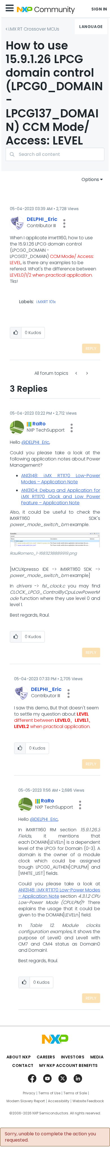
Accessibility (58, 1101)
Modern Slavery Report (25, 1101)
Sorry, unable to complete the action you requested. (50, 1137)
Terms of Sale (75, 1093)
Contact (23, 1065)
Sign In (99, 9)
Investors (73, 1057)
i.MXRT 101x (46, 302)
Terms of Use (49, 1093)
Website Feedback (88, 1101)
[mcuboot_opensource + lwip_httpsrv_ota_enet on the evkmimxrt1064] (87, 373)
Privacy (29, 1093)
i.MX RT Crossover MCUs (33, 29)
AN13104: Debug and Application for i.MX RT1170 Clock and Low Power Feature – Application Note (60, 496)
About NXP (18, 1057)
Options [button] (90, 179)
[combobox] (55, 154)
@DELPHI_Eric (35, 442)
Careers (46, 1057)
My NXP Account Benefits (68, 1065)
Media (97, 1057)
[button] (64, 223)
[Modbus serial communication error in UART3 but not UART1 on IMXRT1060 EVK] (77, 373)
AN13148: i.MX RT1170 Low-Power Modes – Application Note (60, 478)
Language (90, 26)
